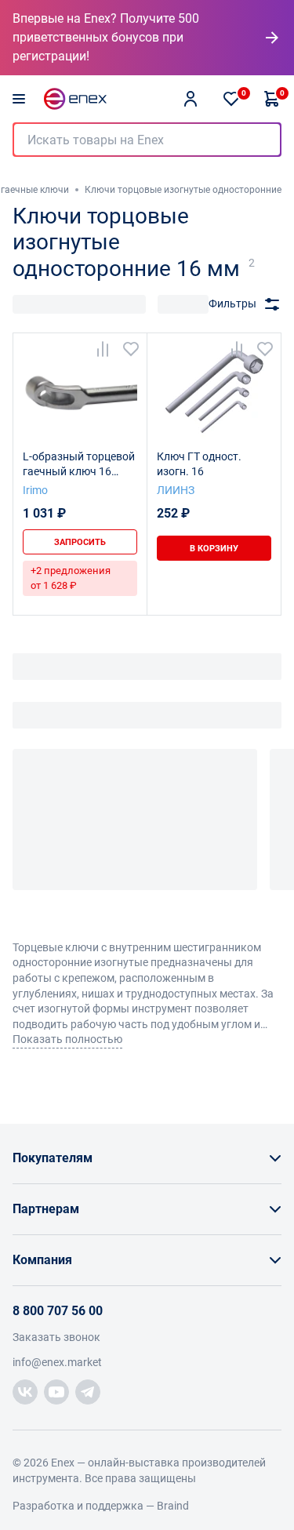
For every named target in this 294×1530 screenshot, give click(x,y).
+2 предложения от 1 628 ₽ (71, 578)
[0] (231, 98)
